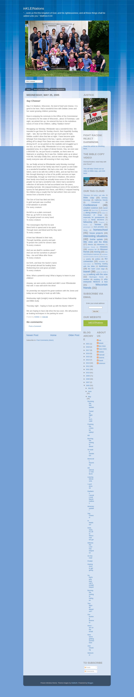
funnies (98, 224)
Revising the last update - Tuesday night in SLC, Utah (91, 411)
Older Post (73, 335)
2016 (88, 353)
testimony (103, 266)
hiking (85, 230)
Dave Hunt (95, 210)
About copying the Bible (41, 89)
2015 (88, 357)
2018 (88, 347)
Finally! (90, 561)
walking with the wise (98, 274)
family (85, 219)
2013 (88, 363)
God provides (99, 227)
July (89, 388)
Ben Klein (102, 346)
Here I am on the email (90, 629)
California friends (101, 200)
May (89, 397)
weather (86, 279)
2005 (88, 385)
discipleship (104, 210)
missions (104, 247)
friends (85, 224)
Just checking (91, 648)
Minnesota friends (89, 247)
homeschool (100, 229)
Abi (100, 340)
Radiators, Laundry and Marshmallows (91, 497)
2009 (88, 376)
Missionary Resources (57, 89)
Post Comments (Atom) (45, 340)
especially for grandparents (93, 217)
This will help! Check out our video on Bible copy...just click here (94, 171)
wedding (97, 279)
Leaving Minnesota (90, 479)
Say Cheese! (91, 515)
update (98, 272)
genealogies (86, 227)
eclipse (103, 213)
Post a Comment (35, 326)
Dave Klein (103, 349)
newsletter (105, 254)
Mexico (90, 244)
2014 (88, 360)
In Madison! (90, 523)
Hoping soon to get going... (91, 568)
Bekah (101, 343)
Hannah (101, 355)
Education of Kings (92, 215)
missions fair (92, 249)
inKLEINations (33, 8)
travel (86, 271)
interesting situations (95, 236)
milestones (101, 244)
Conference (90, 205)
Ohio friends (104, 256)
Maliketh (74, 683)
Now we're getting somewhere (91, 638)
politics (97, 259)
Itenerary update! (91, 508)
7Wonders (86, 195)
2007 (88, 382)
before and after (99, 195)
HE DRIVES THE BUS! (91, 471)
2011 (88, 369)
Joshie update (96, 239)
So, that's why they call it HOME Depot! (91, 581)
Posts (88, 667)
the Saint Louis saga (96, 269)
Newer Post (32, 335)
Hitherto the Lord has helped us (91, 548)
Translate (41, 84)
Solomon (102, 363)
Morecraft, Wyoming (91, 462)
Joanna (101, 358)
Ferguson (101, 222)
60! (89, 435)
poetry (88, 259)
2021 (88, 344)
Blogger (90, 683)
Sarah (101, 360)
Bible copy (88, 197)
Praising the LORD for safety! (91, 428)
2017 (88, 350)
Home (28, 89)
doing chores (91, 212)
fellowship (87, 222)
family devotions (97, 220)
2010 (88, 373)
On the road (90, 557)
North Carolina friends (91, 256)
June (90, 391)
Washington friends (96, 277)
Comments (90, 671)
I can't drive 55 (90, 486)
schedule (102, 261)
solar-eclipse (87, 264)
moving (97, 252)
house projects (96, 233)
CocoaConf (95, 202)
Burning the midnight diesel (91, 442)
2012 (88, 366)
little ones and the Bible (95, 242)
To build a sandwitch (91, 453)
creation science (90, 208)
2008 (88, 379)
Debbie (101, 352)
